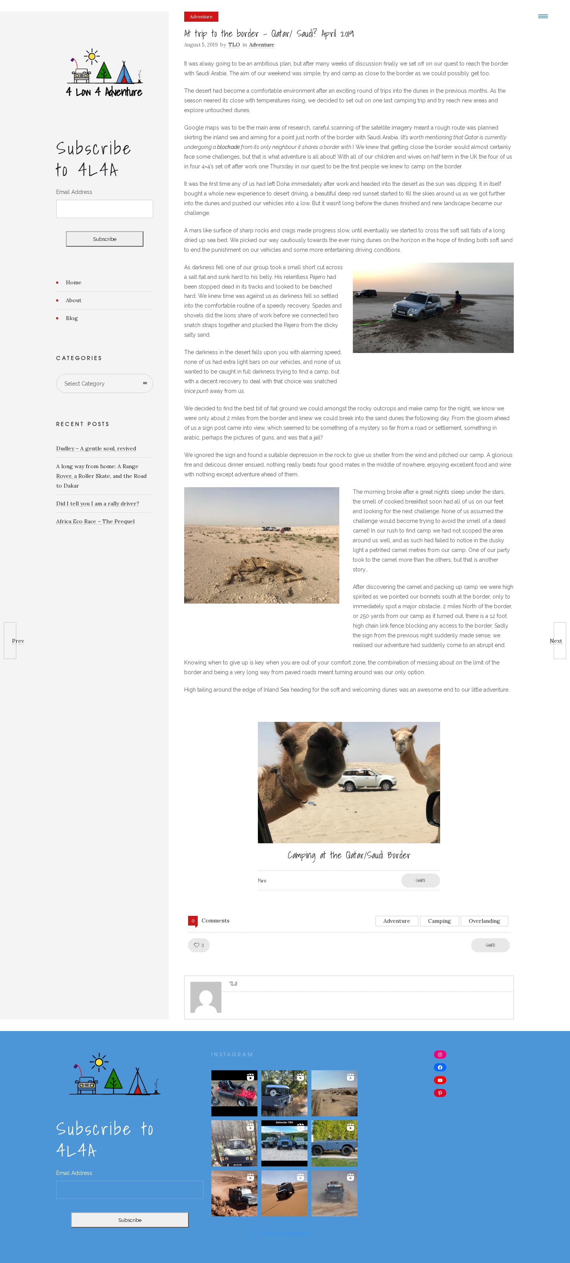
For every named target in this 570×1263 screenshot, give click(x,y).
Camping (439, 920)
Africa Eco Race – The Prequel (95, 521)
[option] (349, 806)
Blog (72, 318)
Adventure (396, 920)
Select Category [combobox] (84, 384)
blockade (228, 147)
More (262, 880)
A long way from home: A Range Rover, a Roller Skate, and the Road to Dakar (101, 476)
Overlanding (484, 920)
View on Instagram (285, 1233)
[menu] (544, 16)
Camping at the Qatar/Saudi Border (349, 855)
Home (73, 282)
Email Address (74, 192)
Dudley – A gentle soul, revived (96, 448)
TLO (234, 45)
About (73, 300)
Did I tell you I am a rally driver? (97, 503)
